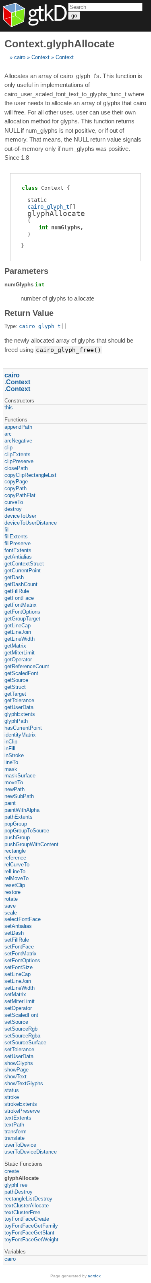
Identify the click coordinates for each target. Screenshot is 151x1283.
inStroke (14, 755)
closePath (16, 468)
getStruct (15, 687)
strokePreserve (22, 1111)
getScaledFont (21, 673)
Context (40, 57)
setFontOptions (22, 960)
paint (10, 803)
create (11, 1171)
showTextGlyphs (23, 1083)
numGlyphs (65, 227)
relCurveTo (16, 865)
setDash (14, 933)
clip (8, 448)
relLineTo (14, 871)
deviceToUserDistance (30, 523)
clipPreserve (18, 461)
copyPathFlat (19, 495)
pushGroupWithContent (31, 844)
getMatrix (15, 646)
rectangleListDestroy (28, 1199)
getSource (16, 680)
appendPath (18, 427)
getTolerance (19, 700)
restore (12, 892)
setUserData (18, 1056)
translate (14, 1138)
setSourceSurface (25, 1043)
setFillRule (16, 940)
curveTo (13, 502)
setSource (16, 1022)
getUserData (18, 707)
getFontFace (19, 598)
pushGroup (17, 837)
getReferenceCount (26, 666)
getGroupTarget (22, 619)
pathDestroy (18, 1192)
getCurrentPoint (22, 570)
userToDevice (20, 1145)
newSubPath (19, 796)
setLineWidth (19, 988)
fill (7, 530)
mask (10, 769)
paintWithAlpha (21, 810)
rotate (11, 899)
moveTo (13, 782)
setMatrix (15, 994)
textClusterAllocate (26, 1206)
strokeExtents (20, 1104)
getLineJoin (17, 632)
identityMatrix (20, 735)
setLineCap (17, 974)
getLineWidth (19, 639)
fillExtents (16, 537)
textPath (14, 1125)
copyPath (15, 488)
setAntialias (18, 926)
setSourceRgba (22, 1036)
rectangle (15, 851)
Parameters (26, 271)
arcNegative (18, 441)
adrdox (94, 1276)
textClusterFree (22, 1212)
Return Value (29, 313)
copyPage (16, 481)
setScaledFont (21, 1015)
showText (15, 1076)
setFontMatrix (20, 954)
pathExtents (18, 817)
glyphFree (15, 1185)
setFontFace (19, 947)
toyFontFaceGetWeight (31, 1239)
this (8, 407)
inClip (10, 742)
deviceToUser (20, 516)
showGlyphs (18, 1063)
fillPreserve (17, 543)
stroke (11, 1097)
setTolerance (19, 1049)
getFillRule (16, 591)
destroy (13, 509)
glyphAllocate (21, 1178)
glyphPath (16, 721)
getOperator (18, 659)
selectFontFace (22, 919)
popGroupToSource (26, 831)
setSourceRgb (20, 1029)
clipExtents (17, 454)
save (10, 906)
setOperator (18, 1008)
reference (15, 858)
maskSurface (19, 776)
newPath (14, 789)
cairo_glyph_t (48, 206)
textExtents (17, 1118)
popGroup (15, 824)
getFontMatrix (20, 605)
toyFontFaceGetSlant (29, 1233)
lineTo (11, 762)
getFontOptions (22, 612)
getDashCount (20, 584)
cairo (19, 57)
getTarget (15, 694)
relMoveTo (16, 878)
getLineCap (17, 625)
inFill (9, 748)
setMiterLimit (19, 1001)
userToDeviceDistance (30, 1152)
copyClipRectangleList (30, 475)
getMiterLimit (19, 653)
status (11, 1090)
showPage (16, 1070)
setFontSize (18, 967)
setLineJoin (17, 981)
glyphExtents (19, 714)
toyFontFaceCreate (26, 1219)
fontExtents (17, 550)
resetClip (14, 885)
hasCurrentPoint (23, 728)
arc (8, 434)
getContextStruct (24, 564)
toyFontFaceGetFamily (31, 1226)
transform (15, 1131)
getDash (14, 577)
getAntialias (18, 557)
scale (10, 913)
